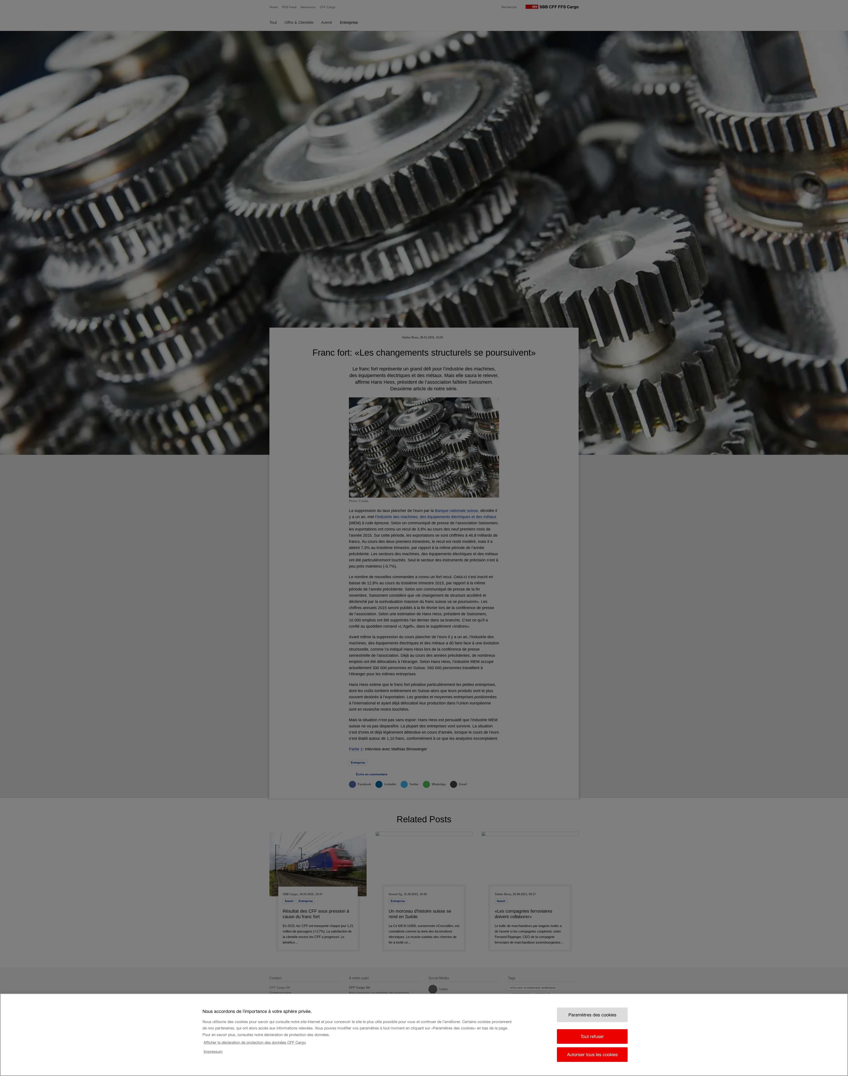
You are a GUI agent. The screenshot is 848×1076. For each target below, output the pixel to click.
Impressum (213, 1051)
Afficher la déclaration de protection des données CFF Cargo (255, 1042)
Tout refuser (592, 1036)
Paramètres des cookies (592, 1014)
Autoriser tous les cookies (592, 1054)
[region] (424, 1034)
